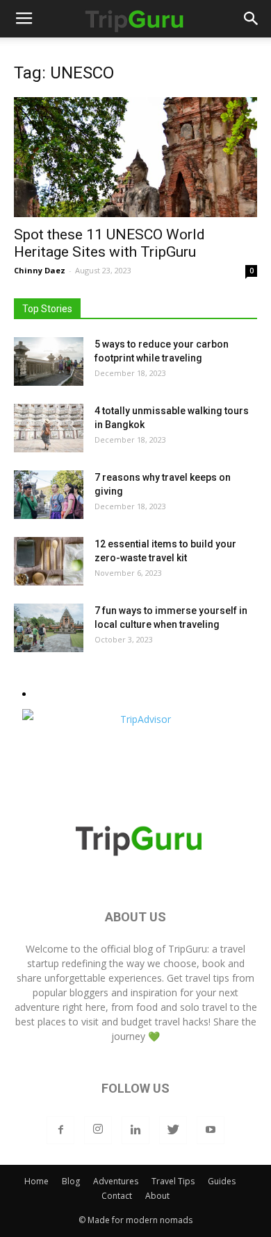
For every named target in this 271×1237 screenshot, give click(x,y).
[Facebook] (60, 1130)
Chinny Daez (39, 270)
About (157, 1196)
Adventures (115, 1181)
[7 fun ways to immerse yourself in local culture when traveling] (48, 628)
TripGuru (187, 948)
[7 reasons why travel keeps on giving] (48, 494)
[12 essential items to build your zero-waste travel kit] (48, 561)
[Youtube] (210, 1130)
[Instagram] (98, 1130)
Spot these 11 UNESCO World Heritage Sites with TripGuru (109, 243)
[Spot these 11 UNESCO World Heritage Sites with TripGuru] (135, 157)
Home (36, 1181)
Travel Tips (173, 1181)
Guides (222, 1181)
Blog (71, 1181)
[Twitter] (173, 1130)
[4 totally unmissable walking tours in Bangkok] (48, 428)
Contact (116, 1196)
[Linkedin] (135, 1130)
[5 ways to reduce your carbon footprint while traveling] (48, 361)
